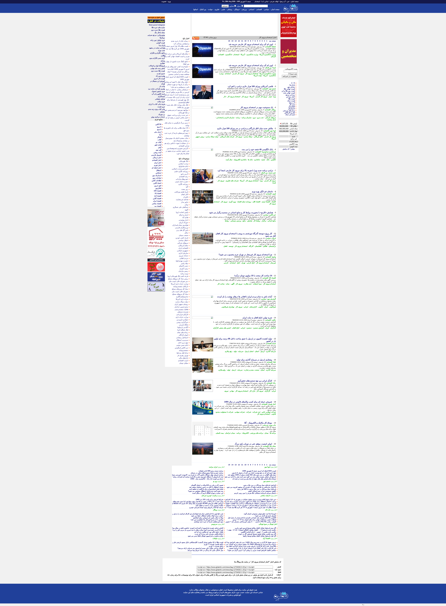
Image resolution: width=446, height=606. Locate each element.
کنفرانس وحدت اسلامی (180, 169)
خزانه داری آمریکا (182, 299)
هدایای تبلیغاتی (160, 99)
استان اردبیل (249, 351)
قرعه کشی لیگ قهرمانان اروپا (178, 276)
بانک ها (250, 160)
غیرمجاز (273, 263)
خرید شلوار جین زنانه (157, 40)
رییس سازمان (183, 271)
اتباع (238, 263)
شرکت (248, 412)
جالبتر (274, 320)
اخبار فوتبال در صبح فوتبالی (268, 524)
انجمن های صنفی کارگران (222, 328)
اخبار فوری (272, 404)
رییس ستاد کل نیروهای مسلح (178, 279)
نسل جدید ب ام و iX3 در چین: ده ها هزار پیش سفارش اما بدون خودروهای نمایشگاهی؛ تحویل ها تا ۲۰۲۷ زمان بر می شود (182, 501)
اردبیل (262, 351)
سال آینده (229, 160)
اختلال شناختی (183, 240)
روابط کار (257, 221)
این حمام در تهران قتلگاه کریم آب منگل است (207, 493)
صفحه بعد (272, 41)
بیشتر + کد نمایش (289, 149)
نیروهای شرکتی (270, 118)
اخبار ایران (157, 163)
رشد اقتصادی (183, 176)
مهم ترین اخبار (183, 343)
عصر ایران (272, 173)
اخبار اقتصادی (156, 160)
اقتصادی (259, 9)
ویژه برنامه (184, 274)
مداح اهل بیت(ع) (182, 353)
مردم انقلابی (183, 258)
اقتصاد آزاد (266, 538)
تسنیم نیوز (272, 89)
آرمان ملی (157, 132)
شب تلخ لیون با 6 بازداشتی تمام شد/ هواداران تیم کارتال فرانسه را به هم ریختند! (196, 514)
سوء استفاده (257, 284)
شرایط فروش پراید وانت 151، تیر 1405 (209, 499)
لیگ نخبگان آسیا (182, 330)
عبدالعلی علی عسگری (180, 207)
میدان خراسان (230, 433)
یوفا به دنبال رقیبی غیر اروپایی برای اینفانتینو (208, 518)
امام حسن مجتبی (182, 345)
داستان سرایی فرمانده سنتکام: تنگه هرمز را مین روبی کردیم (255, 493)
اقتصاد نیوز (157, 206)
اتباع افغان (235, 328)
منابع (244, 221)
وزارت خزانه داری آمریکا (179, 284)
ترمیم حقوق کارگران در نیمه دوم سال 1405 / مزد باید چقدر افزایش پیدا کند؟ (250, 542)
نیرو (254, 118)
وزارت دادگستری (252, 54)
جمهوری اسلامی (182, 251)
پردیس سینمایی (235, 221)
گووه (186, 210)
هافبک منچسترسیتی (181, 309)
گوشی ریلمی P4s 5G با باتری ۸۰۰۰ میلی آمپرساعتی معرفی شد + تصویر (251, 522)
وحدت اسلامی (183, 164)
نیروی (226, 391)
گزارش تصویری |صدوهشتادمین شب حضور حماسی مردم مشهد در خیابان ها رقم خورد (177, 150)
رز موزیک (161, 114)
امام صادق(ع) (183, 166)
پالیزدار (185, 197)
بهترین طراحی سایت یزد (156, 89)
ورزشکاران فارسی (181, 228)
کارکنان (273, 56)
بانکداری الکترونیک (240, 160)
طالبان (265, 246)
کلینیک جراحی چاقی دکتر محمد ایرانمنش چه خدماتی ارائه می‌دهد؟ (200, 548)
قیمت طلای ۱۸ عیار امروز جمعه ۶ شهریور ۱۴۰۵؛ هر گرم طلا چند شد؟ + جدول (249, 507)
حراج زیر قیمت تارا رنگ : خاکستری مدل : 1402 (206, 479)
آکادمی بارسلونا (182, 327)
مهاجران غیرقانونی (227, 307)
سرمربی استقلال (182, 340)
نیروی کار (245, 96)
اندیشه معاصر (265, 495)
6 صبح (159, 127)
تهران (243, 263)
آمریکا (243, 54)
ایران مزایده (213, 467)
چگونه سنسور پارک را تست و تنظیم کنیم (209, 505)
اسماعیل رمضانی (182, 337)
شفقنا (274, 47)
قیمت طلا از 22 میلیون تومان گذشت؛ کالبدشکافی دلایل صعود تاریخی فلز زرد (197, 542)
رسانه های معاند (182, 332)
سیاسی (266, 9)
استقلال (158, 170)
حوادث (210, 9)
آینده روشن (157, 152)
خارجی (226, 263)
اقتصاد (274, 202)
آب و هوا (282, 1)
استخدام (257, 1)
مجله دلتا (273, 446)
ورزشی (244, 9)
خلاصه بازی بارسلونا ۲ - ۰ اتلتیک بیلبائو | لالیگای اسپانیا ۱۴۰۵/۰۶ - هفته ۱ (251, 530)
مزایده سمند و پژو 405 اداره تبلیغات (211, 471)
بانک (267, 160)
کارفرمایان (253, 307)
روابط (227, 221)
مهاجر (232, 391)
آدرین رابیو (184, 174)
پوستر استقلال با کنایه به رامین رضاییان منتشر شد (206, 487)
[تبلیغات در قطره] (156, 22)
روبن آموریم (184, 268)
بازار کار (252, 391)
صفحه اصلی (294, 1)
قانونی (260, 307)
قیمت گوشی (160, 43)
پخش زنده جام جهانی (157, 68)
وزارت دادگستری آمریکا (268, 54)
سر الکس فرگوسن (181, 348)
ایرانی (246, 307)
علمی (223, 9)
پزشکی (229, 9)
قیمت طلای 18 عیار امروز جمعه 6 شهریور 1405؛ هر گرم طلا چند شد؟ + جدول (176, 48)
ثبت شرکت (256, 412)
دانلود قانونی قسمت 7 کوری (213, 544)
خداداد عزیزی (183, 256)
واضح (274, 257)
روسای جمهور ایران (181, 304)
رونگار (274, 110)
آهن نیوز (158, 150)
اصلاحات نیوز (156, 178)
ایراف (274, 238)
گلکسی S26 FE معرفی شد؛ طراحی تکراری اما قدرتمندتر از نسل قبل (252, 518)
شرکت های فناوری (232, 181)
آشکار (159, 137)
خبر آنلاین (272, 215)
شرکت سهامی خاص (269, 412)
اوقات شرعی (274, 1)
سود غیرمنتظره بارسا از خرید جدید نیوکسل (208, 522)
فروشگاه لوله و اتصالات (157, 66)
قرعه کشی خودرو (182, 238)
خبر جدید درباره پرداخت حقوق (177, 115)
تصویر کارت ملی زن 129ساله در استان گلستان (207, 485)
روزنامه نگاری (183, 184)
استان (257, 351)
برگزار (264, 221)
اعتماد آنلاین (157, 183)
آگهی (232, 284)
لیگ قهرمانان (183, 161)
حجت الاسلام (183, 266)
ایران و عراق (183, 215)
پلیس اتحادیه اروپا (182, 212)
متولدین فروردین (182, 320)
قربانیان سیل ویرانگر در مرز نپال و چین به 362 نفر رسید (256, 489)
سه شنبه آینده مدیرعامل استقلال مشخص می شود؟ (205, 491)
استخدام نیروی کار (251, 73)
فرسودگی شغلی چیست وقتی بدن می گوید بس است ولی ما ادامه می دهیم (250, 477)
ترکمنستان (272, 246)
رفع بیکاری (228, 351)
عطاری (162, 63)
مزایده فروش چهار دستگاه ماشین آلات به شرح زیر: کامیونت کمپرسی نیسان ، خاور (194, 475)
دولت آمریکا (258, 75)
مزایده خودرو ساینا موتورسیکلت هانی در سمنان (207, 473)
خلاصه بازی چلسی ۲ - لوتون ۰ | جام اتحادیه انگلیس (258, 532)
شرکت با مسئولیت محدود (224, 412)
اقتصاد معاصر (156, 203)
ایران (266, 307)
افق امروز (157, 186)
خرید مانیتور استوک (158, 91)
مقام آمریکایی (183, 245)
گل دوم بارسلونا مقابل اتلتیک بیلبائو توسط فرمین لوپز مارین (255, 528)
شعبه (263, 160)
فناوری (217, 9)
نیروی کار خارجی (238, 73)
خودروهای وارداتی (182, 179)
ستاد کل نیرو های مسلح (180, 289)
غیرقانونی (272, 307)
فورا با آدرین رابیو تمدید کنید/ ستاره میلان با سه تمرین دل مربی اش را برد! (197, 530)
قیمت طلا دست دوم (158, 30)
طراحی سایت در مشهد (157, 48)
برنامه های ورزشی (256, 433)
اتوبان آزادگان (183, 335)
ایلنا (274, 362)
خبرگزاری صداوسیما (269, 152)
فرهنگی (236, 9)
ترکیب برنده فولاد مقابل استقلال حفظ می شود (207, 516)
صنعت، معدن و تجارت (251, 370)
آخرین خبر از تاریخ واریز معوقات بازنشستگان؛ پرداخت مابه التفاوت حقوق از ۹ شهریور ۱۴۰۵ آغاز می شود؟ (239, 503)
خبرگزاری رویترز (182, 322)
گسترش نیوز (271, 299)
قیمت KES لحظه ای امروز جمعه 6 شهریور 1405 (259, 471)
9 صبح (159, 129)
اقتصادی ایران (183, 248)
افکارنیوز (158, 188)
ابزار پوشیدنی (183, 220)
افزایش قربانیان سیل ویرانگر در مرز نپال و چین (259, 485)
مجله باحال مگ (159, 32)
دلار (225, 96)
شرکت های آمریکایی (227, 137)
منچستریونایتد (183, 350)
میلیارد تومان (183, 363)
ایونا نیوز (273, 131)
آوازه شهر (157, 145)
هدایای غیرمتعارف (182, 199)
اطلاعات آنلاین (156, 180)
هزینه (274, 183)
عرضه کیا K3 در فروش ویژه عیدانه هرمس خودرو (206, 507)
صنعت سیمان (183, 235)
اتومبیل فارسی (156, 155)
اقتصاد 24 (272, 278)
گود (187, 187)
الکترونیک (245, 433)
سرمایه (240, 351)
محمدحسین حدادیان (181, 307)
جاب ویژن (272, 425)
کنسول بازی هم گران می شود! (265, 516)
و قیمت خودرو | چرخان (209, 495)
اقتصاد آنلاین (157, 198)
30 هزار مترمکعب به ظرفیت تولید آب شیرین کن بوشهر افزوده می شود (251, 487)
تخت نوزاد (161, 50)
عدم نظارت (248, 284)
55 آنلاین (158, 124)
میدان (266, 433)
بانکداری (257, 160)
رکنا (274, 383)
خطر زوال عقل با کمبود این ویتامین (176, 82)
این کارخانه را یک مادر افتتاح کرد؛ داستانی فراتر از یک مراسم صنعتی (252, 548)
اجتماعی (251, 9)
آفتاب (159, 140)
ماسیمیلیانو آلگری (182, 297)
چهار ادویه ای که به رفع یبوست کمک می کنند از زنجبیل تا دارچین (254, 473)
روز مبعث (184, 189)
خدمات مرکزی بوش (158, 117)
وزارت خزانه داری (182, 317)
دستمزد (249, 328)
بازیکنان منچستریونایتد (180, 286)
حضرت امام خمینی (181, 182)
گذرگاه (251, 246)
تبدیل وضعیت (271, 119)
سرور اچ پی (161, 73)
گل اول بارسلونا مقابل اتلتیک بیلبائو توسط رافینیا (259, 536)
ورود (169, 1)
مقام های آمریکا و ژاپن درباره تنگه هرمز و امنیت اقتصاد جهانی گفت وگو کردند (176, 56)
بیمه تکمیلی (220, 433)
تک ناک (267, 510)
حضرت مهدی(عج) (182, 261)
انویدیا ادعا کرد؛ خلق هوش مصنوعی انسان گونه (260, 514)
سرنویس (214, 524)
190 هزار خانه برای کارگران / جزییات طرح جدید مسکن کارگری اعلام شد (251, 546)
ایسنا (274, 68)
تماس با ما (265, 1)
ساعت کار (221, 284)
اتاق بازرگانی (258, 137)
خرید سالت (161, 101)
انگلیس (273, 160)
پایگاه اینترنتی (183, 325)
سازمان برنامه (246, 118)
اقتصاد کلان (256, 202)
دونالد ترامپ (248, 137)
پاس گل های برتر (182, 230)
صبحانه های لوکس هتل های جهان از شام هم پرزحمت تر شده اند (254, 479)
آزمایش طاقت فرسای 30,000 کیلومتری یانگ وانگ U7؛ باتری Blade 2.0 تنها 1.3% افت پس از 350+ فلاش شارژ (185, 503)
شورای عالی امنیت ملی (180, 291)
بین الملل (203, 9)
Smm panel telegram (157, 25)
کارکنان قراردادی (182, 314)
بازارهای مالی (183, 358)
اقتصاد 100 (157, 191)
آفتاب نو (158, 142)
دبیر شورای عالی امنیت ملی (178, 281)
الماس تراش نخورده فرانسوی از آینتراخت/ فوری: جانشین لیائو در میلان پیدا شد (196, 528)
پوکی (186, 205)
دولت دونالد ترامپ (212, 137)
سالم (186, 233)
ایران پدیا (162, 45)
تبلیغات (215, 538)
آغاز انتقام (184, 194)
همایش (249, 221)
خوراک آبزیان (183, 222)
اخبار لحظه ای (156, 168)
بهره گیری (232, 202)
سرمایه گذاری (271, 351)
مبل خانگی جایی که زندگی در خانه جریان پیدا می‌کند (205, 550)
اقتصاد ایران (266, 202)
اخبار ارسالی (157, 157)
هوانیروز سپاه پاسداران (180, 225)
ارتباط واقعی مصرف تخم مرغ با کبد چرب (209, 534)
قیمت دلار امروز (159, 78)
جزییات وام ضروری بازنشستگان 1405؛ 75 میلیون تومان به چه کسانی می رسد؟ (249, 544)
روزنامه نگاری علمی (181, 171)
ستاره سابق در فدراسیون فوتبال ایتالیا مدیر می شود (205, 536)
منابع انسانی (272, 221)
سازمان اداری (183, 253)
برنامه (238, 118)
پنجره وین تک (160, 76)
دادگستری (228, 54)
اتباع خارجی (251, 263)
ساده (227, 284)
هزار (270, 96)
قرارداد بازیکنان (182, 312)
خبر (288, 1)
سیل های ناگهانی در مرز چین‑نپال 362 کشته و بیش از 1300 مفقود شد (252, 475)
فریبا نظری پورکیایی (181, 192)
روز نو (215, 481)
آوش (274, 194)
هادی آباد (185, 217)
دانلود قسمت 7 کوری (216, 546)
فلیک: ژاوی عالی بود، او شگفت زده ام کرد (208, 532)
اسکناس (158, 173)
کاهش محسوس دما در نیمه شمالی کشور (262, 491)
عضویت (163, 1)
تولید (235, 351)
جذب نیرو (260, 118)
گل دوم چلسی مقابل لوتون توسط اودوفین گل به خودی (257, 534)
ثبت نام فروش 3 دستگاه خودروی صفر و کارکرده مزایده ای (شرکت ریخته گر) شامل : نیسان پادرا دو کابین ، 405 (185, 477)
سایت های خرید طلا (158, 27)
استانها (195, 9)
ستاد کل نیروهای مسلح (180, 294)
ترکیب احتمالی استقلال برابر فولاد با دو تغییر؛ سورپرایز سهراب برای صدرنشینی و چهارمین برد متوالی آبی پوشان (237, 501)
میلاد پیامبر (184, 263)
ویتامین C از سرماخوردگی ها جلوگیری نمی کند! (207, 520)
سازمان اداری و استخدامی (225, 118)
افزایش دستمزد (258, 328)
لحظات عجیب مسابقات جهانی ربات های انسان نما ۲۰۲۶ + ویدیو (254, 520)
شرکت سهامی (240, 412)
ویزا (274, 96)
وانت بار (162, 86)
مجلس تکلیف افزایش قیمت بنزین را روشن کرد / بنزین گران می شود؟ (251, 550)
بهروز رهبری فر (182, 355)
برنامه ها (273, 433)
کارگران (273, 328)
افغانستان (258, 246)
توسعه (231, 246)
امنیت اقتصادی (183, 360)
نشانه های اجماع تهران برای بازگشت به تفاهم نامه (206, 489)
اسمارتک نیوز (156, 175)
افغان (225, 246)
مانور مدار (184, 202)
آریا (160, 134)
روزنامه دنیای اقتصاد (244, 202)
